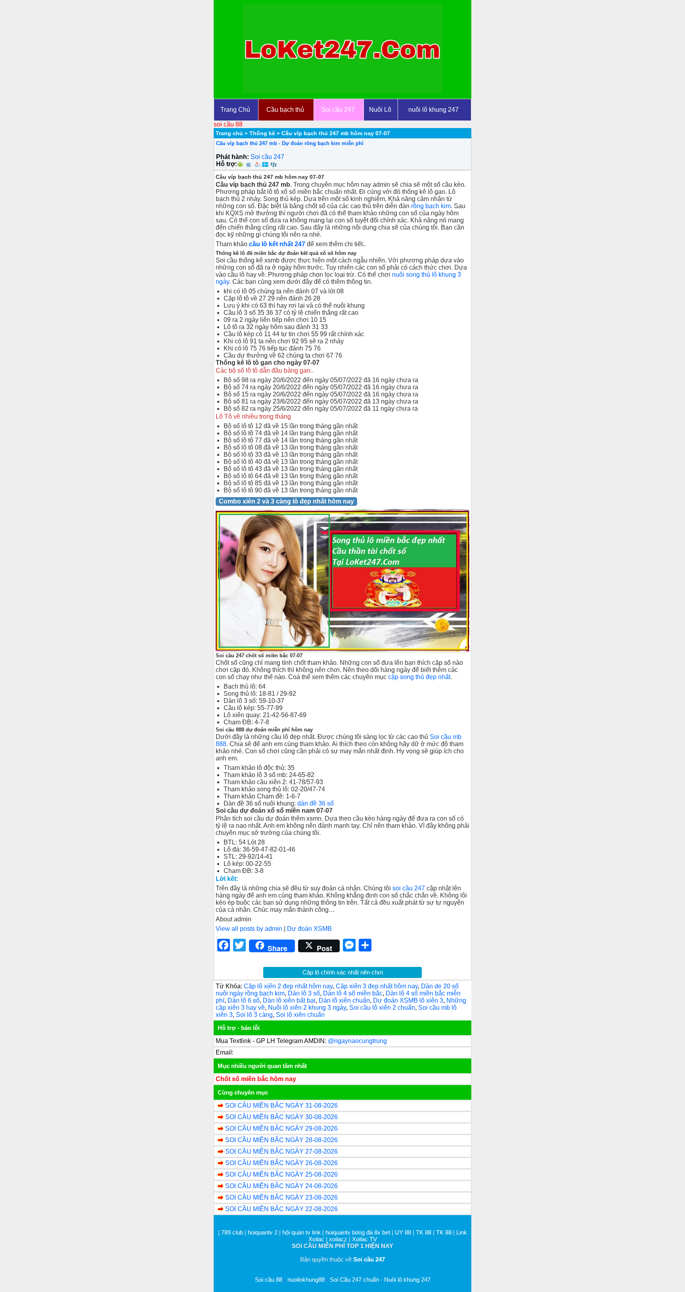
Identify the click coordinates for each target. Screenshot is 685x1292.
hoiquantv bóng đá (349, 1232)
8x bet (382, 1232)
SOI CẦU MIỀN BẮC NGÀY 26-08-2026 (281, 1163)
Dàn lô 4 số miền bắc (353, 993)
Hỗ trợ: (226, 164)
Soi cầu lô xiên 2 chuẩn (382, 1007)
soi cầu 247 (408, 888)
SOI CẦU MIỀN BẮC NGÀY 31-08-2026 (281, 1105)
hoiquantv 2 (263, 1232)
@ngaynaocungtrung (357, 1040)
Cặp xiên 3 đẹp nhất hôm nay (377, 986)
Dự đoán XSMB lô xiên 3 (408, 1000)
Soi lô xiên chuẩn (300, 1014)
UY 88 (403, 1232)
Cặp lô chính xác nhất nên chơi (342, 972)
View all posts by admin (249, 928)
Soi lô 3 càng (254, 1014)
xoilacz (338, 1239)
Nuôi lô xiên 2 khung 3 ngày (307, 1007)
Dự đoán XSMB (309, 928)
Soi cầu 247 (267, 156)
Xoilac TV (364, 1239)
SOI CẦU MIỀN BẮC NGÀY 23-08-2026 (281, 1197)
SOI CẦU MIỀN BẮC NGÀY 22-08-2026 (281, 1209)
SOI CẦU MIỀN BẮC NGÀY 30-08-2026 (281, 1117)
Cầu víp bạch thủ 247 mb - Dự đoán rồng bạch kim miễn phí (290, 143)
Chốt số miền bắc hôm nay (256, 1079)
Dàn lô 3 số (304, 993)
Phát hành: (232, 156)
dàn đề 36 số (315, 803)
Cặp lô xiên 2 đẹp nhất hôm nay (288, 986)
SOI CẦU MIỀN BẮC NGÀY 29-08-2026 (281, 1128)
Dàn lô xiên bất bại (289, 1000)
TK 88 (423, 1232)
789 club (232, 1232)
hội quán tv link (302, 1232)
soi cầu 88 (228, 124)
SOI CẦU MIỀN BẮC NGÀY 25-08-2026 (281, 1174)
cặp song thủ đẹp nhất (419, 677)
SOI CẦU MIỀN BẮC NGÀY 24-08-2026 (281, 1186)
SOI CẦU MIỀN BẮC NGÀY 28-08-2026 (281, 1140)
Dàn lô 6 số (244, 1000)
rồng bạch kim (431, 206)
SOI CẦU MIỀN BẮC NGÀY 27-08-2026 (281, 1151)
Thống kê (262, 133)
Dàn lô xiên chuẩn (344, 1000)
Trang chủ (229, 133)
